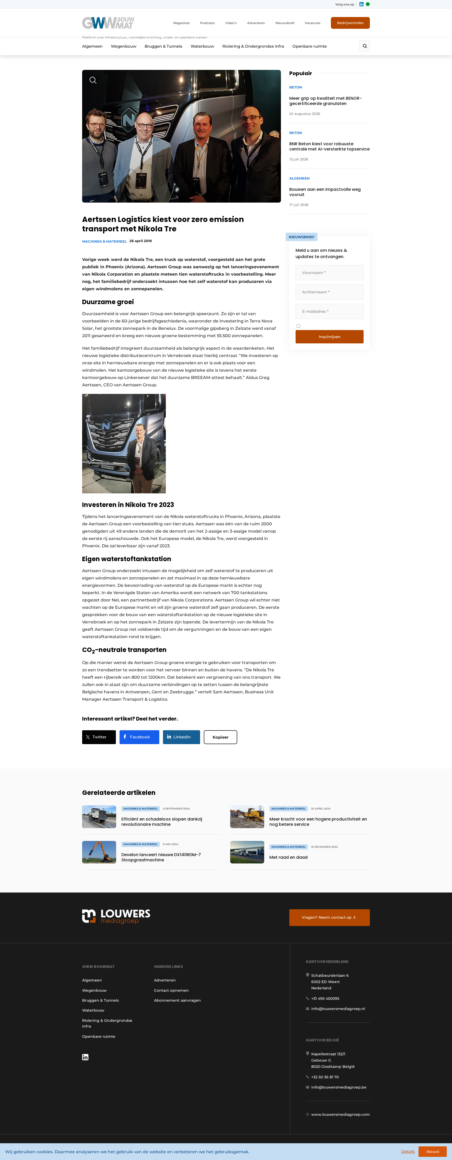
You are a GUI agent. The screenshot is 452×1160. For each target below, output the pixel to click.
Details (408, 1151)
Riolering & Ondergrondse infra (253, 46)
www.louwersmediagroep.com (340, 1114)
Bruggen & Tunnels (163, 46)
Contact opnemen (171, 990)
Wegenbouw (123, 46)
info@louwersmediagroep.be (338, 1087)
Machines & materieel (104, 241)
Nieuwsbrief (284, 23)
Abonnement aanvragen (177, 1000)
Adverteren (256, 23)
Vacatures (312, 23)
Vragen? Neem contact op (327, 917)
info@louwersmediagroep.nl (338, 1008)
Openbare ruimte (309, 46)
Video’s (231, 23)
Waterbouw (202, 46)
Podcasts (207, 23)
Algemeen (92, 46)
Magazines (181, 23)
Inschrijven (330, 336)
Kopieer (220, 737)
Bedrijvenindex (350, 23)
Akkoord (432, 1152)
